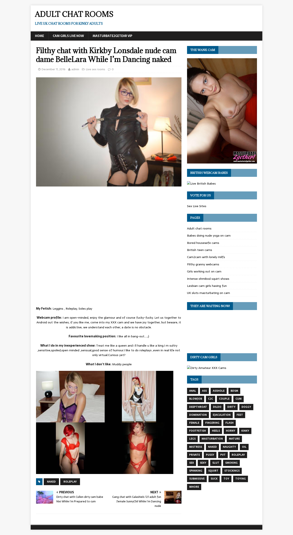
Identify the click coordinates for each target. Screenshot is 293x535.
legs (192, 439)
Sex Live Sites (196, 206)
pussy (210, 455)
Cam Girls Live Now (68, 36)
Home (39, 36)
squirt (213, 471)
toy (226, 479)
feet (240, 415)
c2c (210, 399)
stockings (232, 471)
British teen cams (199, 250)
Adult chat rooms (199, 228)
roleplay (70, 482)
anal (192, 391)
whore (194, 487)
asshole (219, 391)
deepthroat (198, 407)
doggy (246, 407)
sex (191, 463)
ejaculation (222, 415)
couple (224, 399)
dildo (217, 407)
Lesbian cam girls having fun (207, 285)
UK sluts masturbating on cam (208, 292)
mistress (195, 447)
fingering (212, 423)
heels (216, 431)
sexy (203, 463)
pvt (223, 455)
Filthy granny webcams (203, 264)
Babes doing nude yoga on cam (209, 235)
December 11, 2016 (53, 69)
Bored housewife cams (203, 242)
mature (234, 439)
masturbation (212, 439)
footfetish (197, 431)
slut (215, 463)
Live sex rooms (95, 69)
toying (240, 479)
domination (198, 415)
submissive (197, 479)
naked (51, 482)
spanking (195, 471)
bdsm (234, 391)
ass (204, 391)
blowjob (195, 399)
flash (229, 423)
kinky (245, 431)
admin (75, 69)
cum (239, 399)
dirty (231, 407)
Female (194, 423)
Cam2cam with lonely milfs (206, 257)
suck (214, 479)
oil (244, 447)
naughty (229, 447)
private (194, 455)
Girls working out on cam (204, 271)
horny (230, 431)
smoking (231, 463)
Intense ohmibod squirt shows (208, 278)
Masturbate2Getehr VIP (112, 36)
